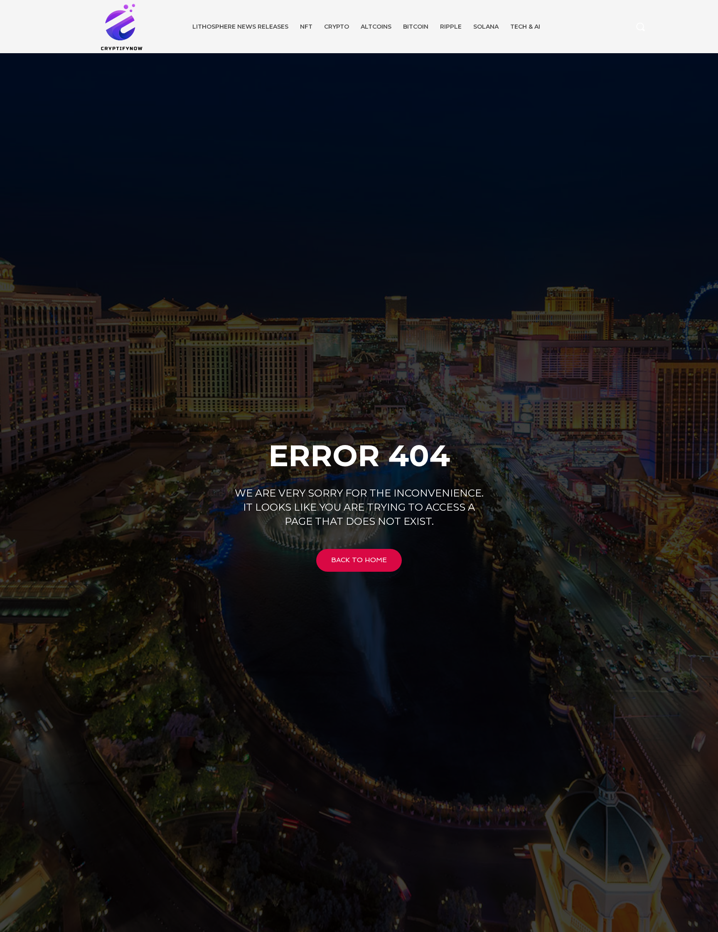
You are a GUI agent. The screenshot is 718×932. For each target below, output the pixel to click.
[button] (640, 26)
